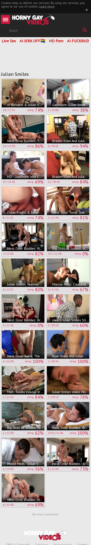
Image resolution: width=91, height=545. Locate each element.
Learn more (47, 6)
